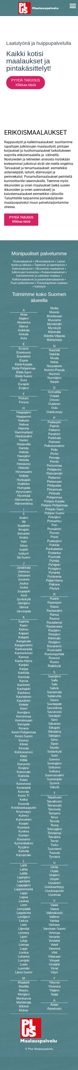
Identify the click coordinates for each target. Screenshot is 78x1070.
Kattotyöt (40, 286)
